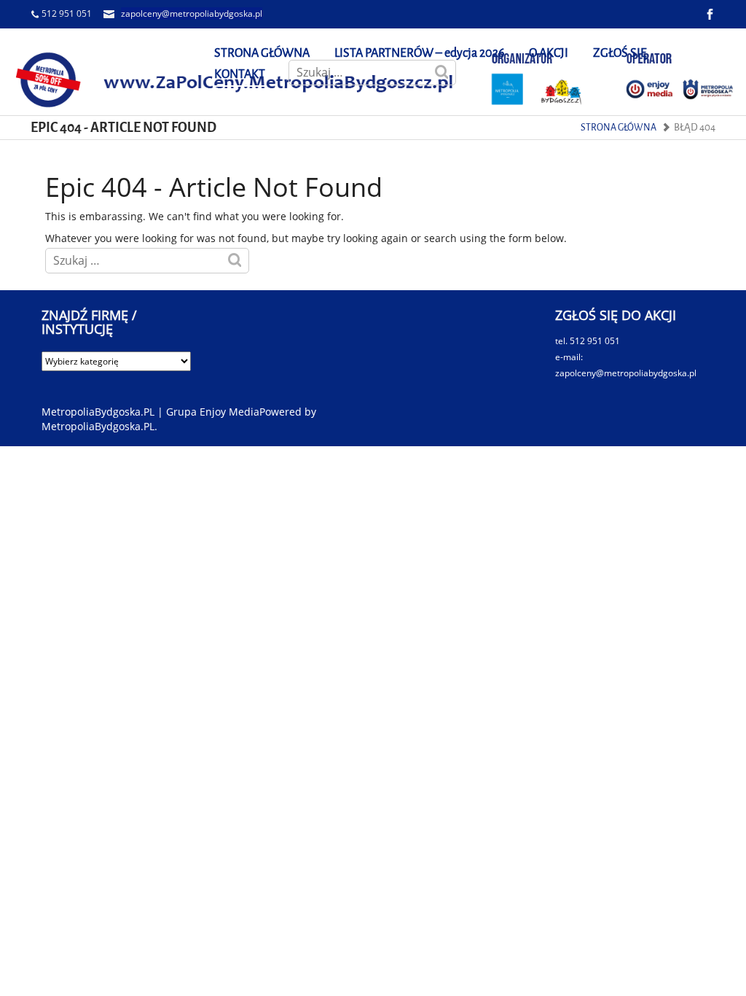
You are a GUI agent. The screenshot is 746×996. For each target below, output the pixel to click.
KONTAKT (239, 74)
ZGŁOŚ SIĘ (620, 53)
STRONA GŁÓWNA (262, 53)
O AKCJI (548, 53)
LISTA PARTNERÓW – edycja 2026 (419, 53)
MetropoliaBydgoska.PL (98, 426)
